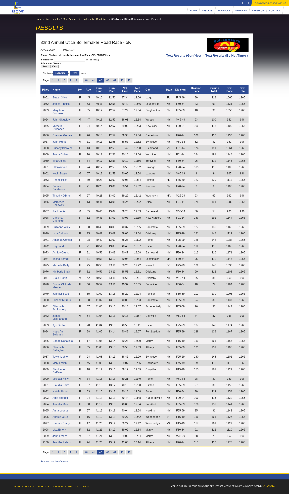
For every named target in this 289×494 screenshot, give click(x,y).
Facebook (242, 3)
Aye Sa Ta (59, 325)
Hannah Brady (61, 423)
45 (122, 80)
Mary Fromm (60, 363)
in (87, 59)
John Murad (60, 141)
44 (114, 80)
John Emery (60, 436)
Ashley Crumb (61, 252)
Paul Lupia (59, 211)
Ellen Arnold (60, 167)
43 (107, 80)
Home (193, 10)
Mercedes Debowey (58, 203)
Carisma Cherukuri (58, 219)
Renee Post (60, 179)
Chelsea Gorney (62, 135)
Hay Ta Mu (59, 246)
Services (241, 10)
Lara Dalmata (61, 233)
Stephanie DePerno (59, 371)
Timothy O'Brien (62, 195)
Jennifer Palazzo (62, 442)
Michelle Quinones (58, 127)
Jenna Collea (60, 154)
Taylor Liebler (61, 356)
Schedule (224, 10)
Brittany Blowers (62, 148)
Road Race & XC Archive (268, 3)
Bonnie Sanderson (59, 188)
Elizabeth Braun (62, 300)
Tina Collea (59, 160)
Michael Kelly (61, 378)
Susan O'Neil (60, 97)
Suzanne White (62, 227)
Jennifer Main (61, 404)
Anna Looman (61, 410)
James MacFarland (60, 317)
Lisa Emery (59, 429)
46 (129, 80)
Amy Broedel (60, 397)
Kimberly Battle (62, 271)
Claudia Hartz (61, 385)
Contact (275, 10)
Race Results (52, 19)
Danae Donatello (63, 340)
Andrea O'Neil (61, 416)
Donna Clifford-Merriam (62, 286)
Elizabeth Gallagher (58, 349)
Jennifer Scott (61, 293)
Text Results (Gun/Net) (184, 55)
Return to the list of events (54, 461)
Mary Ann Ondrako (58, 112)
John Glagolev (61, 119)
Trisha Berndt (60, 258)
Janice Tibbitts (61, 103)
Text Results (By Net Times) (226, 55)
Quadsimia (269, 486)
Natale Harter (60, 391)
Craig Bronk (60, 278)
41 (93, 80)
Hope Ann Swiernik (58, 333)
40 (86, 80)
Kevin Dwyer (60, 173)
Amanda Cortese (63, 239)
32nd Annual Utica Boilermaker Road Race (85, 19)
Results (207, 10)
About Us (258, 10)
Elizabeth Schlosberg (59, 308)
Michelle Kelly (61, 265)
